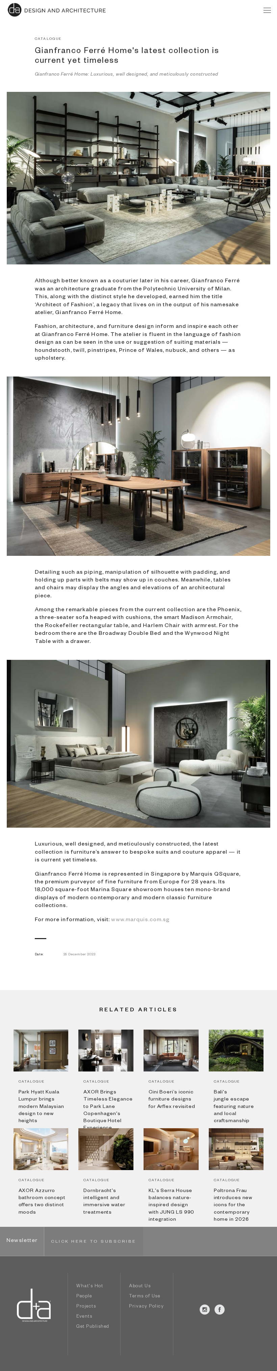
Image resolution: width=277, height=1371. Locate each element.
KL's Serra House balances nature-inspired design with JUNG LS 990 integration (171, 1206)
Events (84, 1317)
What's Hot (89, 1286)
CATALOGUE (48, 39)
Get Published (92, 1327)
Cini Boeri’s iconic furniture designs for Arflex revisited (172, 1100)
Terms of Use (144, 1296)
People (84, 1296)
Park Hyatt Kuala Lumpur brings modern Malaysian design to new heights (41, 1107)
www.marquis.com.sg (140, 920)
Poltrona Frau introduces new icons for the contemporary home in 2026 (233, 1206)
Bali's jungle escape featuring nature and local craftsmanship (234, 1107)
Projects (86, 1307)
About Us (140, 1286)
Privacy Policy (146, 1307)
